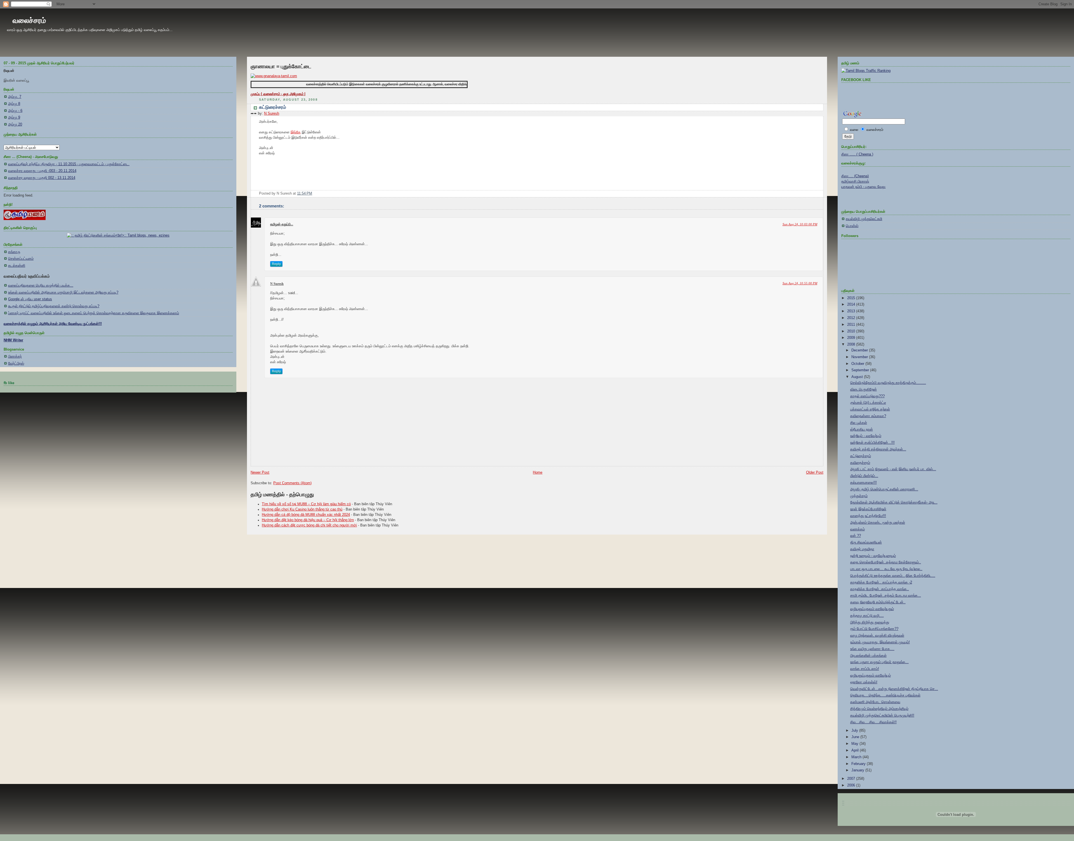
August (857, 377)
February (859, 764)
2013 (851, 311)
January (858, 770)
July (855, 731)
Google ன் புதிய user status (30, 299)
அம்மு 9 (14, 117)
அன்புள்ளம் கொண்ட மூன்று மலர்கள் (877, 523)
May (855, 744)
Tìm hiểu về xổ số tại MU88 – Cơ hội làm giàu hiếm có (306, 504)
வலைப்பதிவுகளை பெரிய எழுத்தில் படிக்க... (40, 285)
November (860, 357)
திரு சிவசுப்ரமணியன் (866, 542)
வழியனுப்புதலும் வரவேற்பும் (870, 675)
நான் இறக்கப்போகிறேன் (868, 509)
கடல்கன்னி (16, 266)
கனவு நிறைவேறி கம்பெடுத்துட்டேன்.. (878, 602)
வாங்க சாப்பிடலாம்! (864, 669)
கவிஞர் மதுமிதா (862, 549)
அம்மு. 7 (14, 97)
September (860, 370)
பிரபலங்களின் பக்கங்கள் (868, 656)
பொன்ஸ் (852, 226)
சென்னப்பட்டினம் (21, 259)
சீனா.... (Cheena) (855, 176)
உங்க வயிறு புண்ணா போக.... (872, 649)
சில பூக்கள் (858, 423)
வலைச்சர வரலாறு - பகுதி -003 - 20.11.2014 (42, 171)
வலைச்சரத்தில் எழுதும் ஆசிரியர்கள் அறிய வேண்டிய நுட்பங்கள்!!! (53, 324)
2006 (851, 785)
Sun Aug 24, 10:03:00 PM (800, 224)
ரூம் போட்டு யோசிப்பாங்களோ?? (874, 629)
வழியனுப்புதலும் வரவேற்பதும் (872, 609)
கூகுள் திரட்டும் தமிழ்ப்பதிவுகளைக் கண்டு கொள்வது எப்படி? (53, 306)
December (860, 350)
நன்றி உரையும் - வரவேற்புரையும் (873, 556)
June (855, 737)
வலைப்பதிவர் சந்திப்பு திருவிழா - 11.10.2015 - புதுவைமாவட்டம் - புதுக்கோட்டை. (68, 164)
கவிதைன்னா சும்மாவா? (868, 416)
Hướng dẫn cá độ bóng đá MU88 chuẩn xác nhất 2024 (306, 515)
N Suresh (271, 113)
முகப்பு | (257, 94)
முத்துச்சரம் (859, 496)
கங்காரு (14, 252)
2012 (851, 318)
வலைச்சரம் (29, 20)
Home (537, 472)
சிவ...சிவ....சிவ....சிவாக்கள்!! (873, 722)
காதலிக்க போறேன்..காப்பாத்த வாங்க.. (879, 589)
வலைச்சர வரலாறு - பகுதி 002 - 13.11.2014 (41, 178)
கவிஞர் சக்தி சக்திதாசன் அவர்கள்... (878, 449)
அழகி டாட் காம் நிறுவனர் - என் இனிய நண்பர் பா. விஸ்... (893, 469)
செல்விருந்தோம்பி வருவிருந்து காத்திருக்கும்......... (888, 383)
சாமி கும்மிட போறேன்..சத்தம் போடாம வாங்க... (885, 595)
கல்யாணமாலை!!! (863, 483)
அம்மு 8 (14, 104)
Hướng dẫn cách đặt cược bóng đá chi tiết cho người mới (309, 525)
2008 (851, 344)
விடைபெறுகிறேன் (863, 389)
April (855, 750)
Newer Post (260, 472)
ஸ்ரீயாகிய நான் (861, 429)
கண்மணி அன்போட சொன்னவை (875, 702)
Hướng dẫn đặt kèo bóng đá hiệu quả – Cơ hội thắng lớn (308, 520)
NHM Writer (13, 340)
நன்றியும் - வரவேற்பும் (865, 436)
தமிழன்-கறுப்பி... (281, 224)
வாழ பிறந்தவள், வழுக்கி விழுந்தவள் (877, 635)
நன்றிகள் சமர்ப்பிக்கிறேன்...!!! (872, 443)
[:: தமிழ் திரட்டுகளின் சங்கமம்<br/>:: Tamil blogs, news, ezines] (118, 235)
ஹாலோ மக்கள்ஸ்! (863, 682)
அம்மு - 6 (15, 111)
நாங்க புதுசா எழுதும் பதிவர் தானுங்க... (879, 662)
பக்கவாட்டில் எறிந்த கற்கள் (870, 409)
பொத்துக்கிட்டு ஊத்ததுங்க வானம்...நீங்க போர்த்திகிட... (892, 576)
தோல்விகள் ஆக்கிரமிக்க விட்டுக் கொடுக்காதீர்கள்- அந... (894, 502)
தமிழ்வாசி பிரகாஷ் (855, 181)
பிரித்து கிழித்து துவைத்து (869, 622)
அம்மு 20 (15, 124)
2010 (851, 331)
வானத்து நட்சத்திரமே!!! (868, 516)
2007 (851, 779)
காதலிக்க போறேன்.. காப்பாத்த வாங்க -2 (881, 582)
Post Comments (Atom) (292, 483)
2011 (851, 325)
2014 (851, 304)
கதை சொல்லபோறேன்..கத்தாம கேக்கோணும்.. (885, 562)
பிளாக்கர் (15, 356)
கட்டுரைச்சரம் (272, 107)
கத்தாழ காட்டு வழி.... (867, 616)
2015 (851, 298)
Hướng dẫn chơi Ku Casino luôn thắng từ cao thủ (302, 509)
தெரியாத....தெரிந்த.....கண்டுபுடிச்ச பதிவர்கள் (885, 695)
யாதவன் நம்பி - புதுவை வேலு (863, 187)
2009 (851, 338)
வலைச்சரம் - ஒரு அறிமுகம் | (284, 94)
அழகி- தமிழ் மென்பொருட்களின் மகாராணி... (884, 489)
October (858, 364)
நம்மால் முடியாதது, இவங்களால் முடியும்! (880, 642)
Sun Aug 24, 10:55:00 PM (800, 283)
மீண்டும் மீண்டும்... (864, 476)
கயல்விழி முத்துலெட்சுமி (864, 219)
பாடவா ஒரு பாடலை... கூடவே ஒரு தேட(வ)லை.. (886, 569)
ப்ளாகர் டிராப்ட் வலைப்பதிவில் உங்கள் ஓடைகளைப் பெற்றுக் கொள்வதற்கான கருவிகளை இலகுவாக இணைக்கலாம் (93, 313)
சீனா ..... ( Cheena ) (857, 154)
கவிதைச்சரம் (860, 463)
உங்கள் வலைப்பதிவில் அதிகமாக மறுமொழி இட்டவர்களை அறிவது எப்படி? (63, 292)
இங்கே (296, 132)
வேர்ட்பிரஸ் (16, 363)
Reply (276, 264)
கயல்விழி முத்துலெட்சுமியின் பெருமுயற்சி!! (882, 715)
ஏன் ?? (855, 536)
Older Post (814, 472)
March (857, 757)
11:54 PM (304, 193)
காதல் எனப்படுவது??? (867, 396)
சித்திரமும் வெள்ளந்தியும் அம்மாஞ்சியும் (879, 709)
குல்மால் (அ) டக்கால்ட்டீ (868, 403)
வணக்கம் (857, 529)
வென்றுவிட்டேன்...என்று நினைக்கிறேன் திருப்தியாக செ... (894, 689)
